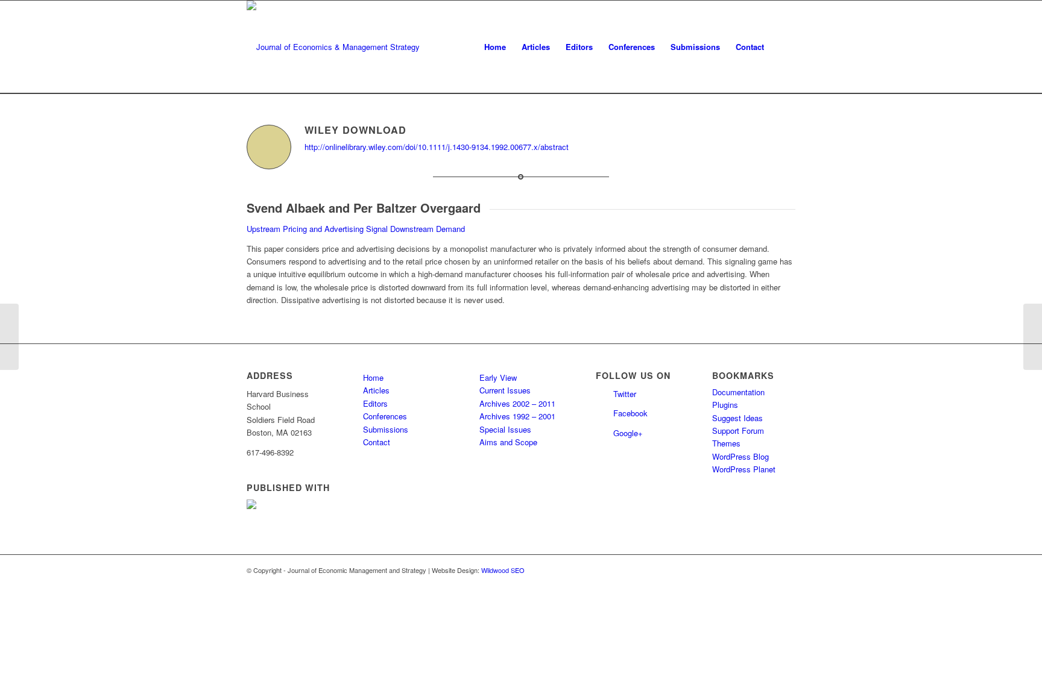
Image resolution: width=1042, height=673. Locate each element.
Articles (376, 390)
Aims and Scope (508, 442)
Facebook (630, 413)
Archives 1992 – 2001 (517, 416)
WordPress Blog (740, 456)
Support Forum (738, 430)
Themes (726, 443)
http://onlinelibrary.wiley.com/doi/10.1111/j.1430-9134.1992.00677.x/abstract (437, 146)
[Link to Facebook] (786, 570)
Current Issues (505, 390)
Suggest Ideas (737, 418)
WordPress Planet (743, 469)
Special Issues (505, 429)
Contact (376, 442)
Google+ (628, 433)
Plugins (725, 404)
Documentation (738, 392)
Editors (375, 403)
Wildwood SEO (503, 570)
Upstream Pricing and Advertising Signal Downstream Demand (356, 228)
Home (373, 377)
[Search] (783, 47)
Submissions (385, 429)
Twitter (624, 393)
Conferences (385, 416)
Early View (498, 377)
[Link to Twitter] (768, 570)
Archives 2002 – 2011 (517, 403)
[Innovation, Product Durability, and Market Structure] (9, 337)
